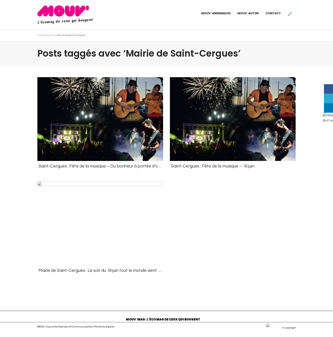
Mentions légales (104, 326)
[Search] (290, 13)
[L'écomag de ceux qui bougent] (63, 11)
